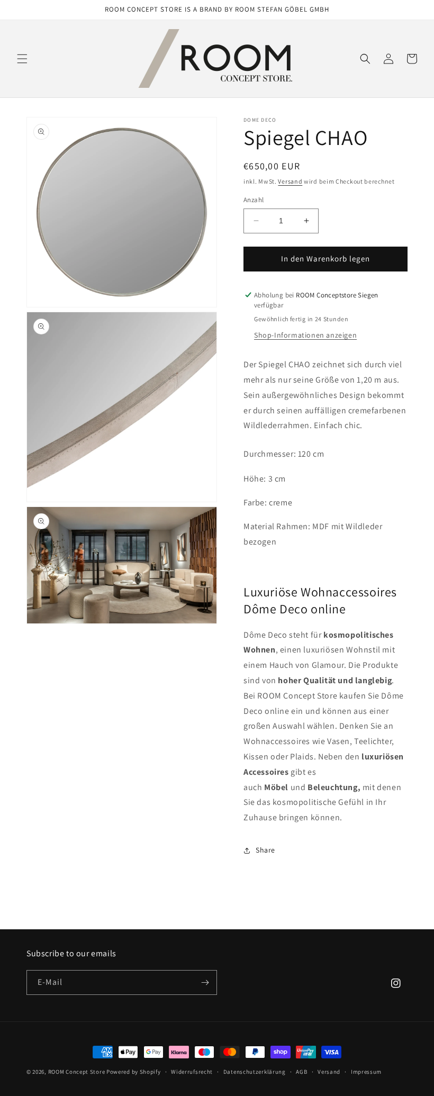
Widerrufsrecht (192, 1071)
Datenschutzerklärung (254, 1071)
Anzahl (253, 199)
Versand (290, 181)
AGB (301, 1071)
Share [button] (265, 850)
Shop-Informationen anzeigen (305, 335)
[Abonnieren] (204, 982)
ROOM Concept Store (76, 1071)
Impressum (366, 1071)
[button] (22, 58)
